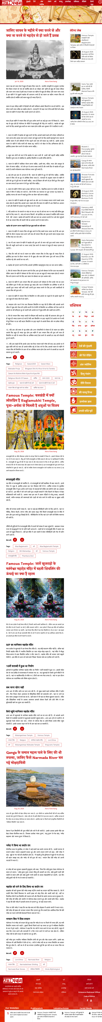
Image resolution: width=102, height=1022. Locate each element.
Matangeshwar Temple (23, 735)
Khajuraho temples (52, 745)
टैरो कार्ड (38, 984)
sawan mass (45, 364)
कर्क (92, 316)
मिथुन (86, 316)
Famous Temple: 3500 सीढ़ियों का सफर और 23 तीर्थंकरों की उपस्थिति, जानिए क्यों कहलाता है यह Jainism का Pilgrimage (82, 277)
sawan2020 (31, 364)
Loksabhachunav (61, 1008)
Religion (11, 551)
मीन (93, 335)
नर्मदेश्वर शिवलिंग (35, 969)
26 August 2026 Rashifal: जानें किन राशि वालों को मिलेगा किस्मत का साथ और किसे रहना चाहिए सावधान (82, 57)
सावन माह (57, 378)
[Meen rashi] (93, 331)
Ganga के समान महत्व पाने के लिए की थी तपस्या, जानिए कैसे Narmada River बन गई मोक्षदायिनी (82, 165)
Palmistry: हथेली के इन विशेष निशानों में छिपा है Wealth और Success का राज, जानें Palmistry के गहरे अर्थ (82, 212)
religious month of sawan (18, 378)
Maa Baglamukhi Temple (49, 546)
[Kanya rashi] (80, 321)
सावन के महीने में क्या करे (27, 383)
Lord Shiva (52, 740)
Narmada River (33, 959)
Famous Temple (48, 551)
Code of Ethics (89, 996)
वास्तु (60, 1)
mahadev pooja (14, 369)
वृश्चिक (93, 326)
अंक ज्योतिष (41, 3)
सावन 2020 (46, 378)
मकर (79, 335)
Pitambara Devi (28, 556)
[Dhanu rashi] (73, 331)
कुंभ (86, 335)
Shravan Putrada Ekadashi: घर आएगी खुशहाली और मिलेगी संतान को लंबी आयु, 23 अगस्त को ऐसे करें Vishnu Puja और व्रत (82, 181)
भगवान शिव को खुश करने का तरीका (18, 388)
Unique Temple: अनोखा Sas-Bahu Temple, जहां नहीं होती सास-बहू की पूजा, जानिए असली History (82, 292)
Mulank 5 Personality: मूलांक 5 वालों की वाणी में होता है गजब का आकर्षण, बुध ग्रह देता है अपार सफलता (82, 151)
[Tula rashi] (86, 321)
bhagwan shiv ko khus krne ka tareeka (40, 369)
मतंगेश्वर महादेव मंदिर (37, 740)
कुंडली (28, 1)
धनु (73, 335)
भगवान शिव (11, 740)
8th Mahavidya (25, 551)
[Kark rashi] (93, 312)
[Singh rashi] (73, 321)
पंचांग (49, 1)
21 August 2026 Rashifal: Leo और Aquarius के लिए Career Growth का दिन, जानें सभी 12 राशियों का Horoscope (82, 260)
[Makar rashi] (80, 331)
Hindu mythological (52, 969)
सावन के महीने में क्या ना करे (47, 383)
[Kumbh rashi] (86, 331)
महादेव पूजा (11, 383)
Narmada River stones (16, 969)
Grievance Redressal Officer (89, 992)
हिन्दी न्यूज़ (92, 3)
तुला (86, 326)
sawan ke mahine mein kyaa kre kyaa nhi (24, 373)
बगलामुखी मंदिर (12, 556)
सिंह (73, 326)
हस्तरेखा (68, 1)
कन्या (79, 326)
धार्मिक (35, 378)
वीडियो (84, 1)
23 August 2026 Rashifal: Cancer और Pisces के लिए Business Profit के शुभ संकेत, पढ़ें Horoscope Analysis (82, 197)
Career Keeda (86, 1008)
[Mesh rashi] (73, 312)
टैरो (34, 1)
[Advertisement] (83, 73)
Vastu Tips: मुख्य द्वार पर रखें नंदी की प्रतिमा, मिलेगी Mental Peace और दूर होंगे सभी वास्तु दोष (82, 89)
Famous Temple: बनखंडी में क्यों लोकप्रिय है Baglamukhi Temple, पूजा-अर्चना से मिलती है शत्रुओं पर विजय (82, 41)
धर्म (55, 1)
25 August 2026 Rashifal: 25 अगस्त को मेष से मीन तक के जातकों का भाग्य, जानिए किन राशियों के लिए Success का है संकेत (82, 118)
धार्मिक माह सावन (38, 388)
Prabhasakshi (37, 1008)
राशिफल (76, 1)
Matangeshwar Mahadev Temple (27, 745)
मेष (73, 316)
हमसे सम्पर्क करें (89, 988)
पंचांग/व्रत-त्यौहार (38, 992)
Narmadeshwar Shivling (29, 964)
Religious (18, 364)
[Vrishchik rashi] (93, 321)
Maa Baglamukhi (21, 546)
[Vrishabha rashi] (80, 312)
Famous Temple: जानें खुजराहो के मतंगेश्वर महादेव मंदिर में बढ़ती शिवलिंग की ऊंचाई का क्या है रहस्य (82, 103)
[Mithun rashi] (86, 312)
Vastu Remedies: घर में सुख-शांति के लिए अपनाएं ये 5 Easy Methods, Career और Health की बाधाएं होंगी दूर (82, 245)
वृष (79, 316)
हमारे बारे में (89, 984)
